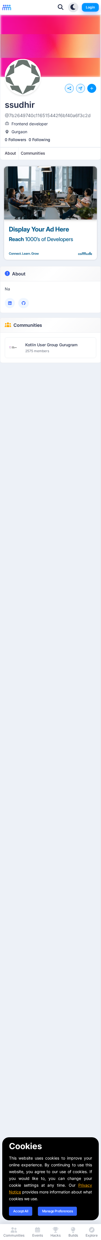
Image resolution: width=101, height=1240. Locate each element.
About (19, 274)
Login (90, 7)
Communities (27, 325)
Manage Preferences (57, 1211)
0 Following (39, 139)
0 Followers (15, 139)
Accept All (20, 1211)
